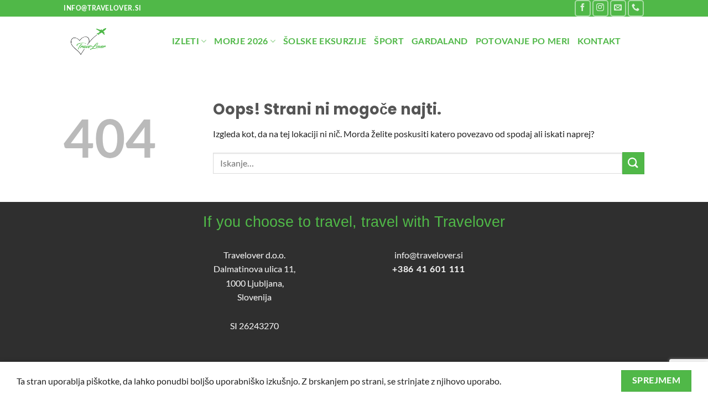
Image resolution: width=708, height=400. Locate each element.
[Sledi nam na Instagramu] (600, 8)
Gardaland (440, 41)
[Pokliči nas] (636, 8)
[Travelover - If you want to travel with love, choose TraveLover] (109, 41)
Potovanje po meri (523, 41)
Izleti (185, 41)
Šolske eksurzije (324, 41)
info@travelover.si (428, 255)
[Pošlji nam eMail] (618, 8)
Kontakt (599, 41)
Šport (389, 41)
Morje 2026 (241, 41)
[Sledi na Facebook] (583, 8)
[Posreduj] (633, 163)
